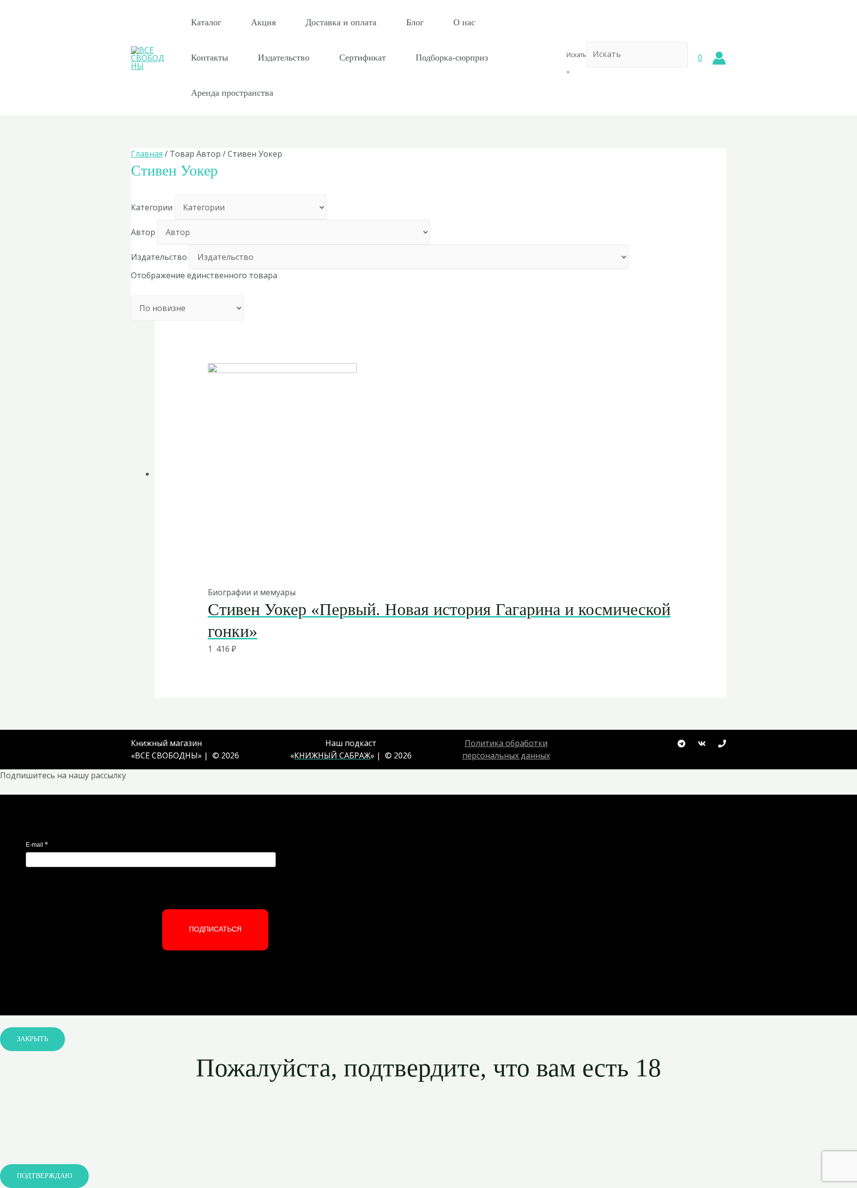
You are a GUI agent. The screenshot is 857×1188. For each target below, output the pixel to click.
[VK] (702, 744)
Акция (263, 22)
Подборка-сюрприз (452, 58)
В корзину (416, 565)
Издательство (283, 58)
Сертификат (362, 58)
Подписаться (215, 929)
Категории (152, 207)
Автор (143, 232)
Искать (576, 55)
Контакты (209, 58)
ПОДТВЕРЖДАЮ (44, 1176)
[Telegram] (681, 744)
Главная (147, 153)
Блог (415, 22)
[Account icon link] (719, 58)
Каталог (206, 22)
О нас (464, 22)
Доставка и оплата (341, 22)
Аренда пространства (232, 93)
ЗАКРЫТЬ (32, 1039)
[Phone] (722, 744)
